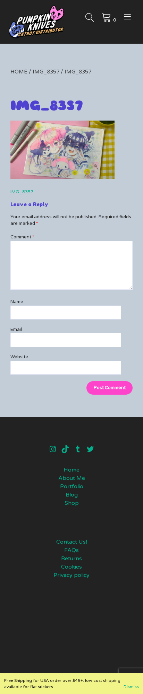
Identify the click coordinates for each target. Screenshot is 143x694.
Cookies (71, 566)
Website (19, 357)
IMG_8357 (46, 72)
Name (16, 302)
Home (18, 72)
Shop (72, 503)
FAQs (71, 550)
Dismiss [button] (131, 686)
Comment (22, 237)
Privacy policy (71, 575)
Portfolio (71, 486)
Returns (71, 558)
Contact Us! (71, 541)
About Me (71, 478)
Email (16, 329)
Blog (72, 494)
